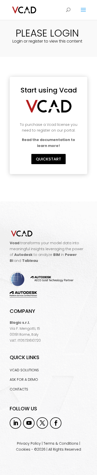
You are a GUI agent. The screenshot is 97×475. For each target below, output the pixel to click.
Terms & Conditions (61, 443)
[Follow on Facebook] (55, 423)
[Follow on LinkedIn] (15, 423)
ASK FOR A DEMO (24, 379)
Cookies (23, 449)
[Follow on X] (42, 423)
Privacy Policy (29, 443)
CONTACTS (19, 389)
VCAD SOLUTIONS (24, 370)
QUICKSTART (48, 159)
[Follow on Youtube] (29, 423)
